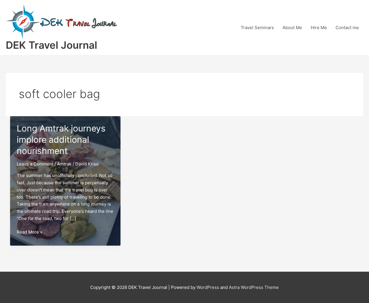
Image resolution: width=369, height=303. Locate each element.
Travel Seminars (257, 27)
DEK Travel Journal (51, 45)
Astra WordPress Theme (254, 287)
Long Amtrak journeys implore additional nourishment (61, 139)
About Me (292, 27)
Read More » (29, 232)
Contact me (347, 27)
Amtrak (64, 164)
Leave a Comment (35, 164)
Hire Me (319, 27)
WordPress (208, 287)
